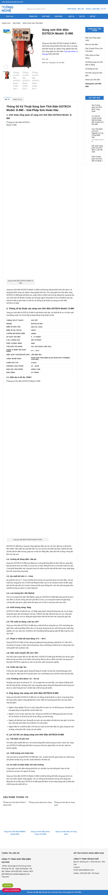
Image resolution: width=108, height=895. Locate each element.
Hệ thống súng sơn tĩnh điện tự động (94, 63)
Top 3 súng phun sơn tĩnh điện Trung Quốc (97, 108)
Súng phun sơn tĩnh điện (32, 23)
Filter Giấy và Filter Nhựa (92, 56)
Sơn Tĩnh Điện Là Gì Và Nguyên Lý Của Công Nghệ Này (97, 133)
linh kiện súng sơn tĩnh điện (93, 74)
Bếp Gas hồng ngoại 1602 (93, 39)
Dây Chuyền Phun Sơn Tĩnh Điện (94, 50)
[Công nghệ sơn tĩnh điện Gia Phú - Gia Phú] (12, 9)
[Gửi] (60, 9)
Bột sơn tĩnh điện (91, 44)
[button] (15, 16)
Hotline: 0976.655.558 (13, 871)
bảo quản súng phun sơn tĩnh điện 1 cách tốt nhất (97, 149)
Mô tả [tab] (7, 99)
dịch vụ (71, 16)
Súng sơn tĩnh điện (13, 776)
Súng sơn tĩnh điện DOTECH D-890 (19, 625)
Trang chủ (33, 16)
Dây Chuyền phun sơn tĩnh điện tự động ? (97, 159)
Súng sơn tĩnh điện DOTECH (53, 43)
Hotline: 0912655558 (11, 890)
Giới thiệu (46, 16)
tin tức (82, 16)
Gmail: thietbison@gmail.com (19, 874)
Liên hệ (92, 16)
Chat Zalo (7, 885)
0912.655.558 (54, 54)
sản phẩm (58, 16)
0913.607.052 (85, 873)
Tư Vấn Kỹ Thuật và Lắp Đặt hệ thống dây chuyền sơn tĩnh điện (98, 120)
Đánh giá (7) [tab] (17, 99)
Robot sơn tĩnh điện (92, 80)
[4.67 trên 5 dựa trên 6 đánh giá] (60, 40)
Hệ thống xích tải (91, 69)
